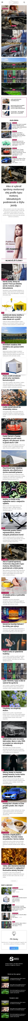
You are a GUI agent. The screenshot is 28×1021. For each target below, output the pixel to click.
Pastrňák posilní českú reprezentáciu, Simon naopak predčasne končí (13, 532)
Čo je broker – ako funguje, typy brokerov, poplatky (17, 112)
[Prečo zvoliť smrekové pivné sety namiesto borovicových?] (14, 366)
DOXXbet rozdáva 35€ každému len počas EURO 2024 (14, 66)
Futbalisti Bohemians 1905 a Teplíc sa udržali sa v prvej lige (17, 979)
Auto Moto (14, 25)
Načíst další (13, 881)
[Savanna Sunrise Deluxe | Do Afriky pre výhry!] (14, 614)
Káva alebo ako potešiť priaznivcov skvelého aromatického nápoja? (18, 985)
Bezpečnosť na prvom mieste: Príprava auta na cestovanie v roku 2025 (18, 142)
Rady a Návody (5, 373)
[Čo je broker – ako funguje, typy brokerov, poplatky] (6, 113)
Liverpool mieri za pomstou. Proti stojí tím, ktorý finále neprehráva (14, 91)
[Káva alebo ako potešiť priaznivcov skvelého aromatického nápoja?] (5, 985)
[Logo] (14, 2)
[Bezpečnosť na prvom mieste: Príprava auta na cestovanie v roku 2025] (6, 142)
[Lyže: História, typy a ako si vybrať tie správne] (14, 671)
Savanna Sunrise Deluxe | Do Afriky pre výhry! (13, 625)
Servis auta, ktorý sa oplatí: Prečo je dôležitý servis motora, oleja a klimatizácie (14, 40)
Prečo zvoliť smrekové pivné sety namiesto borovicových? (12, 378)
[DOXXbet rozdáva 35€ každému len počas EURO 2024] (14, 335)
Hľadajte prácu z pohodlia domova (14, 596)
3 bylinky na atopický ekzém (12, 709)
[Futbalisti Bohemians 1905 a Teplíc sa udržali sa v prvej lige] (5, 979)
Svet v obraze (15, 128)
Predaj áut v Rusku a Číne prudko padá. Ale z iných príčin (18, 160)
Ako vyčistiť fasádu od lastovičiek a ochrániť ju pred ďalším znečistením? (12, 11)
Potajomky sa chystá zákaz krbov (19, 915)
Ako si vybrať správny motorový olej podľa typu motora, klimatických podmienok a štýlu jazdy (14, 27)
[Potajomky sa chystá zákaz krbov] (6, 916)
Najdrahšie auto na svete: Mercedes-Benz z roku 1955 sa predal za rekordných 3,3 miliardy (14, 742)
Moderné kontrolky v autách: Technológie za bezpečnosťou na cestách (14, 53)
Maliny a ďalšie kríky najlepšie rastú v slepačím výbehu (14, 501)
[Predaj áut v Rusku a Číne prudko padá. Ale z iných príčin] (6, 160)
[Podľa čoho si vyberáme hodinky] (14, 642)
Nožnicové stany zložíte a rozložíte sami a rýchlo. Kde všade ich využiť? (13, 317)
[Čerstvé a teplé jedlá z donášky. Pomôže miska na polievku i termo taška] (14, 825)
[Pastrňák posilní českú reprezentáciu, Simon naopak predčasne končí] (14, 521)
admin (3, 15)
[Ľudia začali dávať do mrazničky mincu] (6, 101)
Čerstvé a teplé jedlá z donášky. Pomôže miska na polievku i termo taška (13, 837)
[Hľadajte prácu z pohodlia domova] (14, 585)
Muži (3, 312)
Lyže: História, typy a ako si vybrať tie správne (14, 78)
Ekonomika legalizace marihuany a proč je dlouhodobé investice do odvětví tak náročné (18, 991)
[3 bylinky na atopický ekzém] (14, 699)
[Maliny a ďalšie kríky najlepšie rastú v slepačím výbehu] (14, 489)
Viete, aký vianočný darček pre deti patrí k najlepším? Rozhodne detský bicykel (14, 868)
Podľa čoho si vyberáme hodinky (13, 653)
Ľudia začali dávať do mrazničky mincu (16, 100)
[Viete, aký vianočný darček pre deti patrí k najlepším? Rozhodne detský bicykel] (14, 856)
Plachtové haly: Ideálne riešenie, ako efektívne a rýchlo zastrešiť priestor (13, 470)
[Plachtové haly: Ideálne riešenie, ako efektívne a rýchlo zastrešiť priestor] (14, 458)
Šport (14, 64)
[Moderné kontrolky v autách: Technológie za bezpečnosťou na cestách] (14, 49)
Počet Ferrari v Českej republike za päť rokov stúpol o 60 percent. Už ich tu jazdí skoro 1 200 (19, 151)
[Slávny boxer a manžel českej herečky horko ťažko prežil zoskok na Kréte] (14, 763)
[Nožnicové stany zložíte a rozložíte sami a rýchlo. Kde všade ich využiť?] (14, 305)
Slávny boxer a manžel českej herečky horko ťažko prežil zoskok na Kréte (14, 774)
